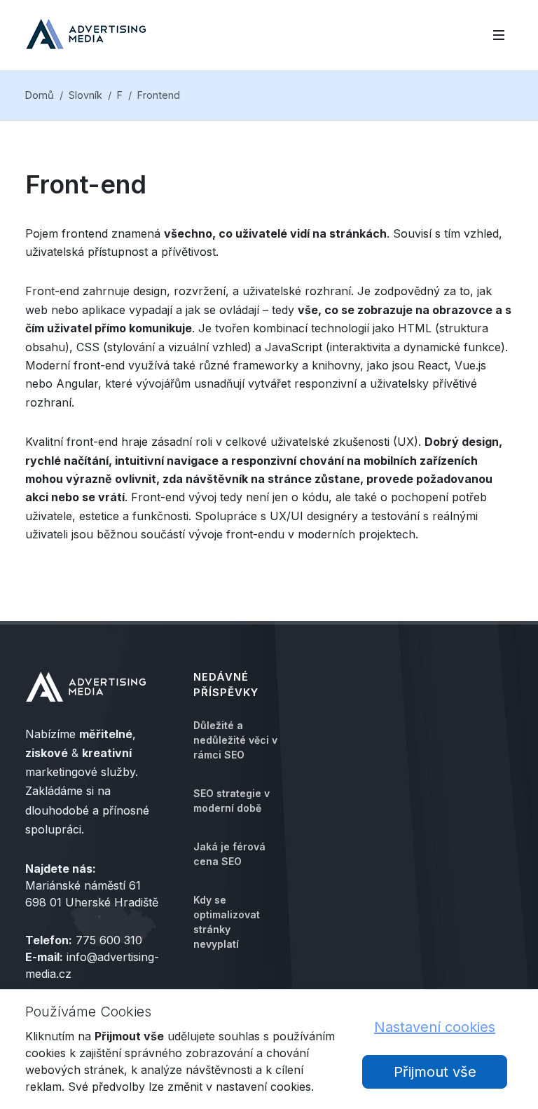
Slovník (85, 95)
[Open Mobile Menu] (498, 35)
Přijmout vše (435, 1071)
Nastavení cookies (434, 1027)
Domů (39, 95)
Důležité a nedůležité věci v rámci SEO (235, 740)
